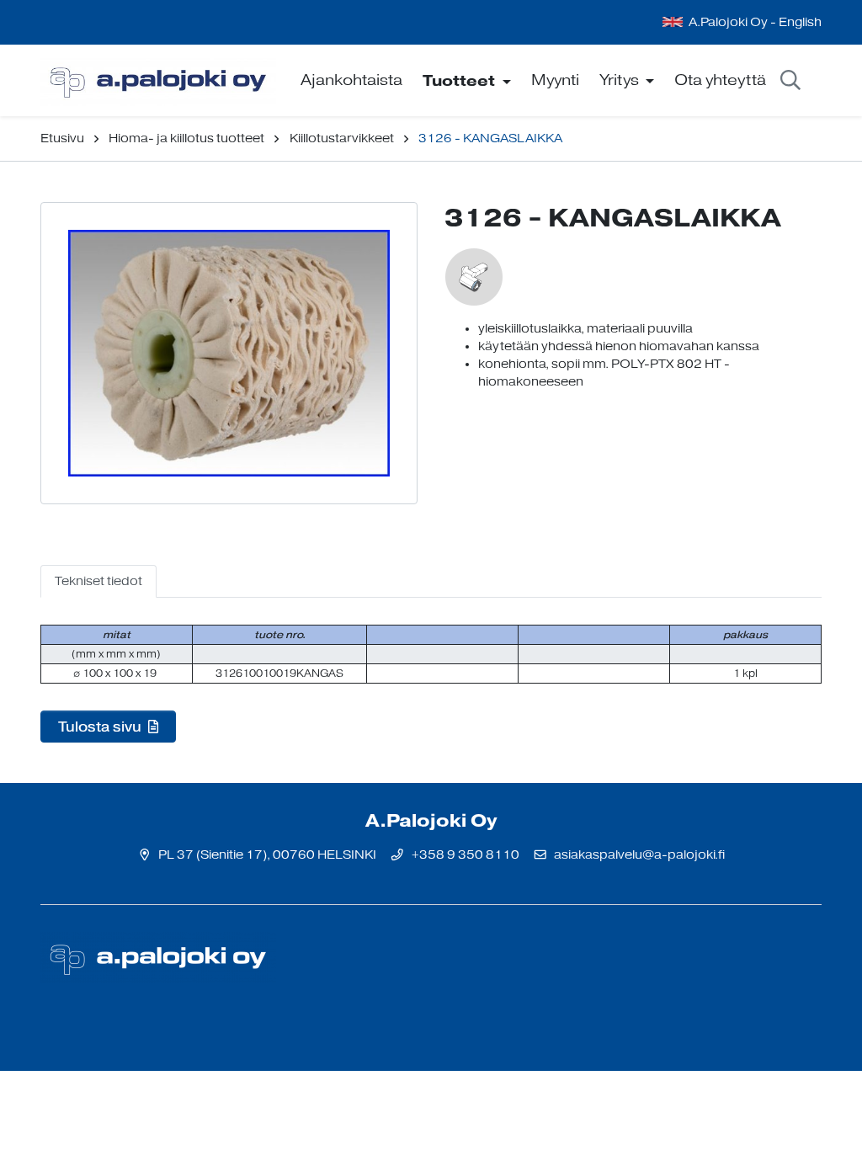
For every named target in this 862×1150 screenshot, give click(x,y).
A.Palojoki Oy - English (755, 22)
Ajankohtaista (351, 80)
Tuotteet (460, 80)
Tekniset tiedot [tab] (98, 581)
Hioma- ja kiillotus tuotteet (186, 138)
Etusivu (62, 138)
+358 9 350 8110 (465, 855)
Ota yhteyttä (720, 80)
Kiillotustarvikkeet (342, 138)
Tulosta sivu (101, 726)
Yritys (620, 80)
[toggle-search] (790, 81)
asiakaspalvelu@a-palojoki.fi (639, 855)
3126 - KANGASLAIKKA (490, 138)
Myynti (555, 80)
